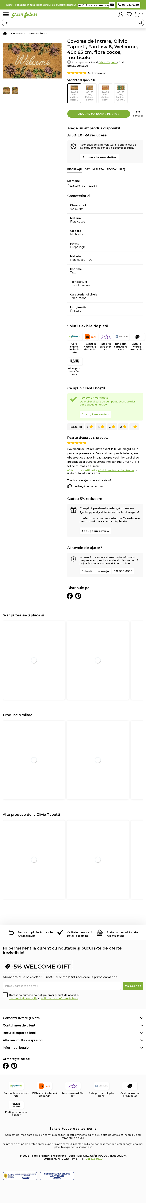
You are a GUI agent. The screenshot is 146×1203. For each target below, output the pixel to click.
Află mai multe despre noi (23, 1040)
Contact (112, 5)
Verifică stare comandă (93, 5)
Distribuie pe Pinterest (78, 596)
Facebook (6, 1066)
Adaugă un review (95, 414)
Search (140, 22)
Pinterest (14, 1066)
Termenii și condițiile (23, 998)
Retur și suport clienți (19, 1033)
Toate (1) (75, 426)
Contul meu (120, 14)
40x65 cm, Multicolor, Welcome (75, 96)
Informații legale (16, 1047)
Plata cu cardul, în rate (122, 932)
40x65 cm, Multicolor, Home (106, 96)
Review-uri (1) (116, 169)
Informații (74, 169)
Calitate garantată (79, 932)
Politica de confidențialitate (59, 998)
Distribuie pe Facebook (70, 596)
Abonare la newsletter (100, 157)
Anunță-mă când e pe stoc (98, 113)
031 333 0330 (130, 4)
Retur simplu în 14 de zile (35, 932)
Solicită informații (95, 571)
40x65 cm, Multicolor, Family (91, 96)
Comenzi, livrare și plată (21, 1018)
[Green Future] (5, 33)
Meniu (6, 14)
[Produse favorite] (129, 14)
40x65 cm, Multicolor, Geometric (122, 96)
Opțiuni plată (94, 169)
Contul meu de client (19, 1025)
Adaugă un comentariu (89, 486)
